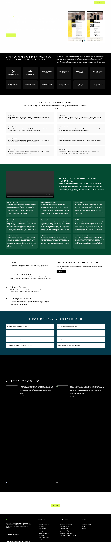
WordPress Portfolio (86, 524)
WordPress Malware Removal (66, 533)
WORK (83, 2)
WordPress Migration (65, 526)
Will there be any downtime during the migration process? (18, 339)
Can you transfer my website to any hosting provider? (68, 332)
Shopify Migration (42, 528)
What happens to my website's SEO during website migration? (19, 345)
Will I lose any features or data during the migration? (68, 326)
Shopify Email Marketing (44, 533)
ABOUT (90, 2)
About (83, 526)
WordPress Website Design (66, 522)
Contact (84, 528)
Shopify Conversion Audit (44, 531)
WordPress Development (66, 524)
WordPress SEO (64, 528)
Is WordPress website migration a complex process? (17, 332)
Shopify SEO (41, 535)
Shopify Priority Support (44, 530)
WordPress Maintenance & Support (68, 535)
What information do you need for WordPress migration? (69, 345)
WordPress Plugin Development (67, 530)
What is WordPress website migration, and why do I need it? (19, 326)
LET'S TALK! (99, 2)
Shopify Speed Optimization (45, 539)
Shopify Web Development (44, 524)
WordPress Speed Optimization (67, 531)
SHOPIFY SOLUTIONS (59, 2)
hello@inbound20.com (10, 531)
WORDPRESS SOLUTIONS (73, 2)
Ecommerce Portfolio (87, 522)
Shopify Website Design (44, 522)
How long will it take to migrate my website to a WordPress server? (71, 339)
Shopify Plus (41, 526)
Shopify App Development (44, 537)
